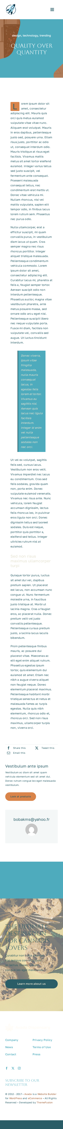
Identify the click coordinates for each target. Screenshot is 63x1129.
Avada (28, 1094)
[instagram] (19, 1068)
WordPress (15, 1098)
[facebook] (6, 1068)
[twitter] (13, 1068)
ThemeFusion (45, 1102)
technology (30, 35)
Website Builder (46, 1094)
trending (45, 35)
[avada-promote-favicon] (10, 5)
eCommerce (35, 1098)
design (16, 35)
